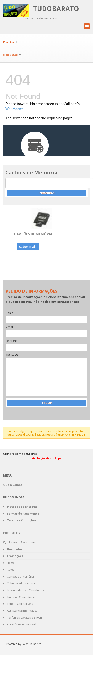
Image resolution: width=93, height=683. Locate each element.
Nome (9, 313)
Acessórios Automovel (21, 624)
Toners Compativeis (19, 604)
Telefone (12, 341)
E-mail (9, 327)
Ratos (10, 569)
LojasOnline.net (31, 644)
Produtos (8, 42)
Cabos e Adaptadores (21, 583)
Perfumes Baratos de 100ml (24, 617)
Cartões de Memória (33, 234)
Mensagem (13, 354)
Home (10, 563)
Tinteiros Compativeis (20, 597)
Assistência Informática (21, 611)
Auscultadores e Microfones (25, 590)
